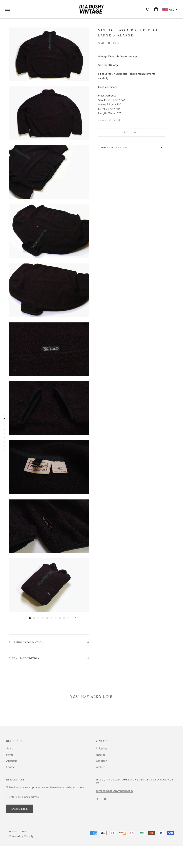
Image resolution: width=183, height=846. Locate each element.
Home (9, 755)
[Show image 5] (47, 618)
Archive (100, 767)
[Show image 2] (34, 618)
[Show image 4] (43, 618)
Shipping (101, 748)
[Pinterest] (119, 120)
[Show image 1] (30, 618)
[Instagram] (105, 799)
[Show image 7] (55, 618)
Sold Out (131, 132)
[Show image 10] (68, 618)
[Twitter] (114, 120)
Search (10, 748)
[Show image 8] (60, 618)
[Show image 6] (51, 618)
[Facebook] (110, 120)
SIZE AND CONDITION (24, 658)
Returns (100, 755)
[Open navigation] (7, 9)
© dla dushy (18, 831)
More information (114, 147)
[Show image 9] (64, 618)
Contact (10, 767)
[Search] (148, 9)
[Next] (75, 618)
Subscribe (19, 808)
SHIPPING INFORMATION (26, 642)
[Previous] (22, 618)
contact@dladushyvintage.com (114, 791)
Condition (101, 761)
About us (11, 761)
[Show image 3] (38, 618)
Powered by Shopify (21, 836)
